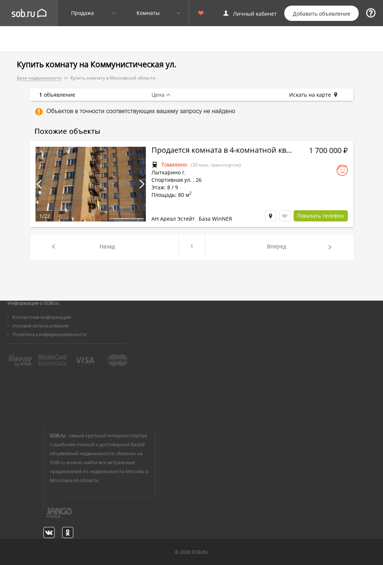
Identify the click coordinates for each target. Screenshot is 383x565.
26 (199, 179)
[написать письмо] (44, 516)
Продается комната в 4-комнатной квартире (222, 151)
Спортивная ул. (171, 179)
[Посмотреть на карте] (270, 215)
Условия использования (40, 325)
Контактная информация (41, 317)
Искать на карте (310, 94)
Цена (158, 94)
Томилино (174, 164)
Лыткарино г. (168, 172)
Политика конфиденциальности (49, 334)
